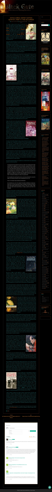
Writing (43, 288)
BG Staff (43, 198)
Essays (43, 218)
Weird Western (44, 286)
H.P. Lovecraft (44, 229)
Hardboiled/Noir (44, 231)
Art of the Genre (44, 194)
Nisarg (34, 490)
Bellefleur (7, 28)
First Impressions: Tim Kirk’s (45, 159)
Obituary (43, 247)
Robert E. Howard (44, 262)
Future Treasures (44, 224)
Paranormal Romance (45, 249)
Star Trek (43, 274)
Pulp (42, 254)
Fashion (43, 220)
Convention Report (44, 212)
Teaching (43, 276)
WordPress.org (44, 301)
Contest (43, 210)
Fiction (43, 222)
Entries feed (43, 298)
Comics (43, 206)
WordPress (28, 490)
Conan (43, 208)
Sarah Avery (10, 439)
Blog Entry (43, 203)
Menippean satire (19, 252)
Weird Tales (43, 284)
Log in (43, 296)
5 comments (30, 21)
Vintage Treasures (44, 282)
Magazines (43, 236)
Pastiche (43, 252)
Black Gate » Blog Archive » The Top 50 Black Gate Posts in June (18, 464)
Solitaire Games (44, 272)
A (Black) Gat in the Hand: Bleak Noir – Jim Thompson (45, 138)
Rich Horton (43, 260)
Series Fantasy (44, 269)
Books (8, 410)
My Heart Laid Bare (20, 34)
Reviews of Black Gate (45, 257)
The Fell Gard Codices (13, 407)
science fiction (44, 267)
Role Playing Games (44, 264)
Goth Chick (43, 227)
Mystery (43, 242)
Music (42, 240)
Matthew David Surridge (23, 21)
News (42, 245)
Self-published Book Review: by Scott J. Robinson (11, 416)
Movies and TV (44, 238)
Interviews (43, 233)
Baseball (43, 196)
